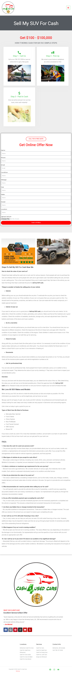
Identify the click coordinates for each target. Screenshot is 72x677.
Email (3, 165)
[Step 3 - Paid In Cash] (19, 93)
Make (3, 194)
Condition (4, 172)
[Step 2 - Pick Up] (52, 52)
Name (3, 150)
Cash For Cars (40, 648)
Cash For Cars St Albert (26, 657)
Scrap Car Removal (41, 657)
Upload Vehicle (6, 216)
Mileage (3, 180)
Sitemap (18, 671)
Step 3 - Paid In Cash (19, 96)
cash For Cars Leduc (25, 654)
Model (3, 202)
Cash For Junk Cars (41, 654)
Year (2, 187)
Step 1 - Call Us (19, 56)
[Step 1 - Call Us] (19, 52)
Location (4, 209)
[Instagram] (54, 669)
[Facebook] (50, 669)
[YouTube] (58, 669)
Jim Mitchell (8, 624)
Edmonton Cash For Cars (27, 648)
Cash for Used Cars (41, 650)
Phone (3, 157)
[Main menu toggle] (68, 8)
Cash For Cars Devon (25, 659)
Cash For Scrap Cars (41, 652)
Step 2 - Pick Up (52, 56)
